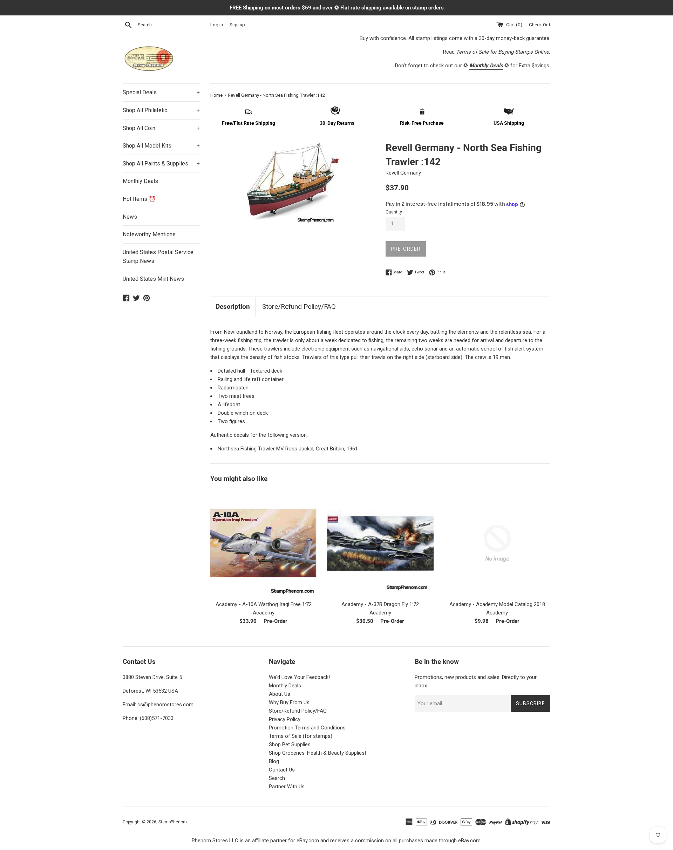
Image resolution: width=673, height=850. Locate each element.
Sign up (237, 24)
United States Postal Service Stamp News (158, 257)
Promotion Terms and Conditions (307, 728)
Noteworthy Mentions (149, 234)
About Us (279, 694)
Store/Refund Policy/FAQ (299, 306)
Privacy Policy (284, 719)
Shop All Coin (161, 128)
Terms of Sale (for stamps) (300, 736)
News (130, 216)
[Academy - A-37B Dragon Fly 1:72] (380, 543)
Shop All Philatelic (161, 110)
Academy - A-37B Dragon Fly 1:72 (380, 604)
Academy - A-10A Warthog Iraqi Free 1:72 (264, 604)
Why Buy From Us (289, 702)
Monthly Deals (140, 181)
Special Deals (161, 92)
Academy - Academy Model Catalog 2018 (497, 604)
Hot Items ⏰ (139, 199)
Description (233, 306)
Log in (216, 24)
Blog (274, 761)
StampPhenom (172, 822)
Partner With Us (287, 786)
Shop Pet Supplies (290, 744)
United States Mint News (153, 279)
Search (277, 778)
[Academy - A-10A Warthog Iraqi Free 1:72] (263, 543)
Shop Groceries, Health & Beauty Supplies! (317, 753)
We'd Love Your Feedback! (299, 677)
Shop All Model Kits (161, 145)
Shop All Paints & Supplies (161, 163)
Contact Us (282, 770)
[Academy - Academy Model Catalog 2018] (497, 543)
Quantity (394, 212)
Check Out (539, 24)
